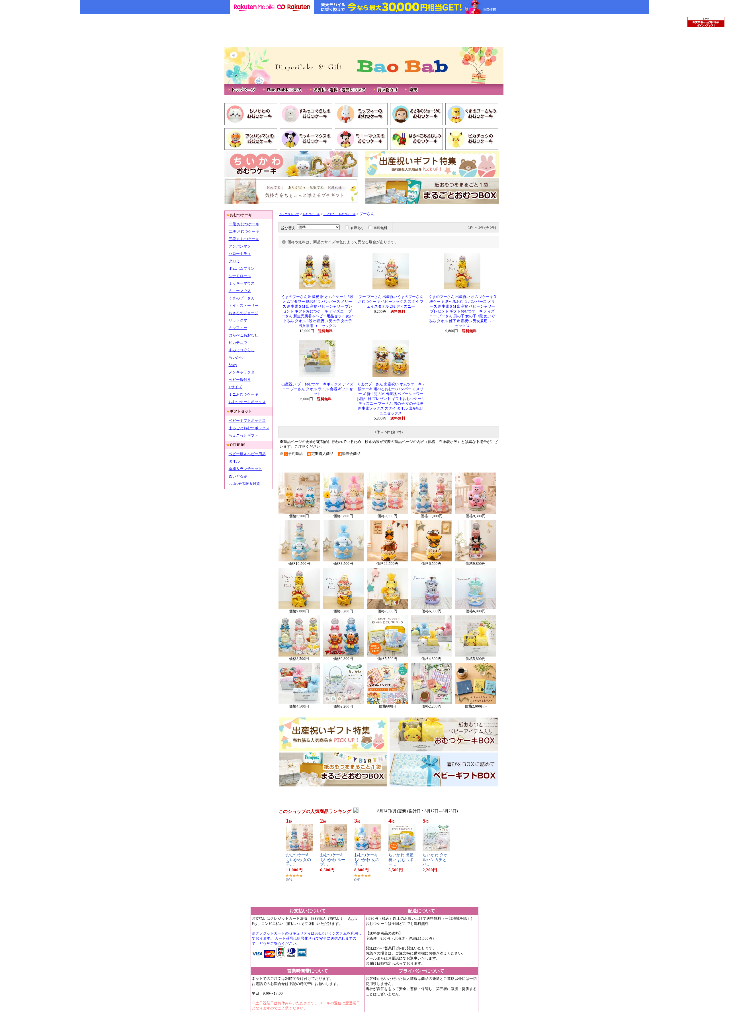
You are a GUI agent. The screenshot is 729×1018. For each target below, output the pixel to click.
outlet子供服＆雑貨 (244, 483)
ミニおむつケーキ (243, 394)
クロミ (234, 261)
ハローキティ (240, 254)
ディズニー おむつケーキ (339, 214)
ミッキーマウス (242, 283)
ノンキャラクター (243, 372)
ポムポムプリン (242, 268)
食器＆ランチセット (245, 469)
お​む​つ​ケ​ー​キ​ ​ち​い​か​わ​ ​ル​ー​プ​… (332, 860)
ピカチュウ (238, 342)
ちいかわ (236, 357)
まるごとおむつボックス (249, 428)
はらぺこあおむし (243, 335)
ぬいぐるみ (238, 476)
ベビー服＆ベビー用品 (247, 454)
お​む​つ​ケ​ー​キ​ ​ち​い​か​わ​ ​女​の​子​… (298, 860)
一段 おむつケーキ (244, 224)
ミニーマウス (240, 291)
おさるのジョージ (243, 313)
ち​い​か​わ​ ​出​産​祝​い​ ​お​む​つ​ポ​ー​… (400, 860)
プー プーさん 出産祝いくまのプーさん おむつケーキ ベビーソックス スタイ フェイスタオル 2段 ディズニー (390, 301)
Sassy (233, 365)
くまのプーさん (242, 298)
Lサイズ (235, 387)
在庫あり (357, 228)
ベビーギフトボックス (247, 420)
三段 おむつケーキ (244, 239)
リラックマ (238, 320)
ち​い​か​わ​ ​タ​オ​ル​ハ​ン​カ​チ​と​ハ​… (435, 860)
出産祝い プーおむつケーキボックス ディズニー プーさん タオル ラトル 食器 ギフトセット (317, 389)
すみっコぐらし (242, 350)
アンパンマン (240, 246)
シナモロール (240, 276)
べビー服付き (240, 379)
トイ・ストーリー (243, 305)
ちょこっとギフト (243, 435)
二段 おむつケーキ (244, 231)
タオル (234, 461)
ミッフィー (238, 328)
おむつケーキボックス (247, 402)
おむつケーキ (311, 214)
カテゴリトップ (289, 214)
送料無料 (380, 228)
